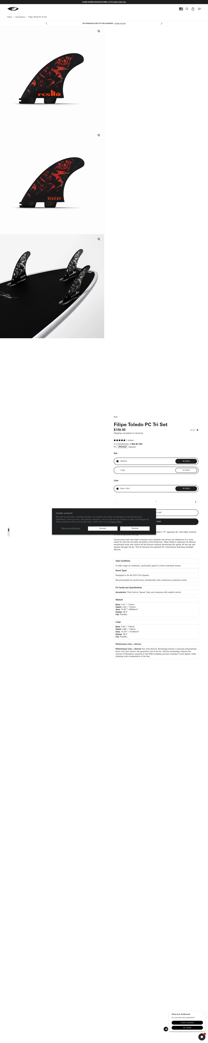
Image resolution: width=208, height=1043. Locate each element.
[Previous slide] (47, 23)
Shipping (118, 433)
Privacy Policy (116, 522)
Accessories (20, 17)
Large (122, 470)
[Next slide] (161, 23)
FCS (115, 417)
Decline (135, 528)
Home (9, 17)
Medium (123, 461)
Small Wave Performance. (110, 23)
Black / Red (124, 489)
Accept (103, 528)
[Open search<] (187, 9)
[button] (120, 440)
